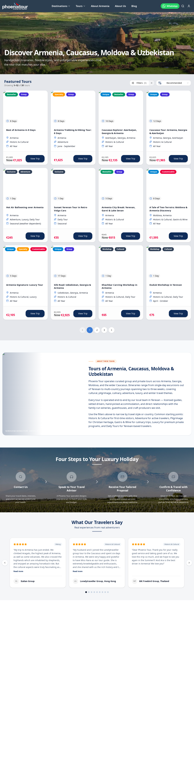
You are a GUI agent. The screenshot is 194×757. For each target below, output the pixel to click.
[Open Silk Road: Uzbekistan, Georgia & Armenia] (73, 262)
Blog (134, 6)
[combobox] (173, 83)
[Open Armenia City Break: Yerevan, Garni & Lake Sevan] (121, 185)
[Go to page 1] (86, 592)
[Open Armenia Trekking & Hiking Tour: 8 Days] (73, 108)
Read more (18, 571)
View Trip (35, 158)
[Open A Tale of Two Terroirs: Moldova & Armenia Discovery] (168, 185)
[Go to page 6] (99, 592)
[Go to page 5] (97, 592)
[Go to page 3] (91, 592)
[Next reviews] (189, 563)
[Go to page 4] (94, 592)
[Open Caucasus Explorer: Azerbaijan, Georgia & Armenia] (121, 108)
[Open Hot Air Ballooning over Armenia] (25, 185)
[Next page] (112, 330)
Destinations (59, 6)
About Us (120, 6)
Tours (79, 6)
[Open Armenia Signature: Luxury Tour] (25, 262)
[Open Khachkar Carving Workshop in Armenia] (121, 262)
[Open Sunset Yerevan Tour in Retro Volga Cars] (73, 185)
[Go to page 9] (108, 592)
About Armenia (100, 6)
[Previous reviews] (5, 563)
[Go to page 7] (102, 592)
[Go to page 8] (105, 592)
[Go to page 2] (89, 592)
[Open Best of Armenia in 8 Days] (25, 108)
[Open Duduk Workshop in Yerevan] (168, 262)
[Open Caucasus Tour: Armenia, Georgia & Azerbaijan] (168, 108)
